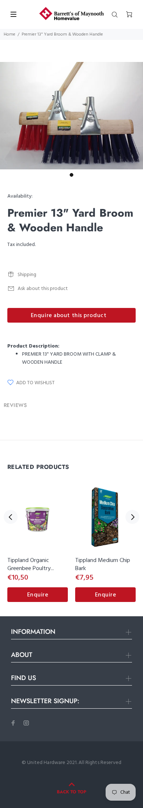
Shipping (27, 275)
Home (9, 34)
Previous (11, 517)
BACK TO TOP (71, 792)
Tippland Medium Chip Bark (102, 564)
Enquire (37, 595)
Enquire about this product (69, 315)
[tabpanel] (71, 115)
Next (132, 517)
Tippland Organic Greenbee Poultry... (30, 564)
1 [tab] (71, 175)
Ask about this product (43, 288)
